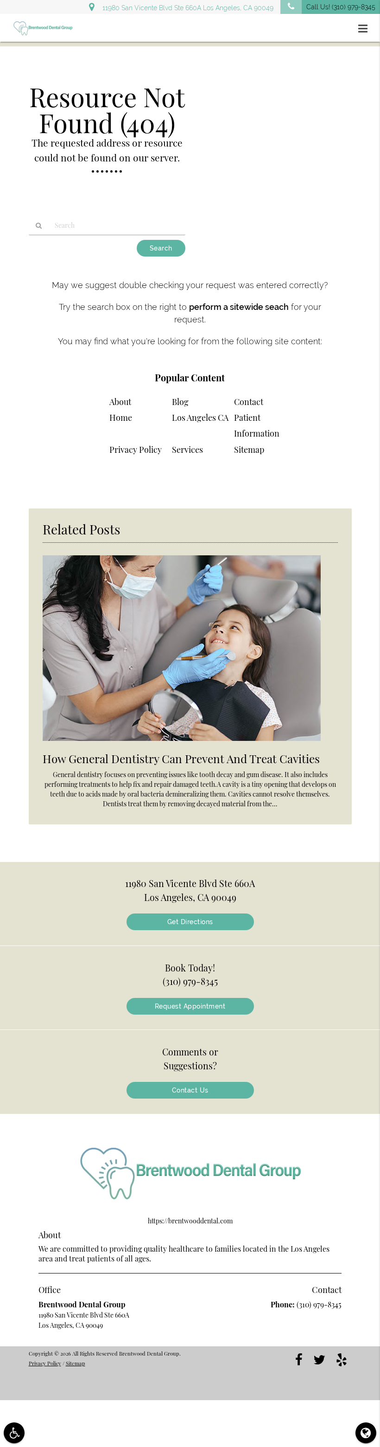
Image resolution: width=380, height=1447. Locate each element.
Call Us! (340, 7)
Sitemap (249, 449)
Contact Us (190, 1090)
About (120, 401)
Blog (180, 401)
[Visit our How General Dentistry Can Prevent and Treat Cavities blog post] (182, 743)
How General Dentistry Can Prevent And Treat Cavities (181, 758)
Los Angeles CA (200, 417)
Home (120, 417)
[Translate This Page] (365, 1432)
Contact (248, 401)
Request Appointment (190, 1006)
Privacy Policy (135, 449)
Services (187, 449)
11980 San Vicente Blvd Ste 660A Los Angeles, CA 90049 (186, 8)
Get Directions (190, 922)
